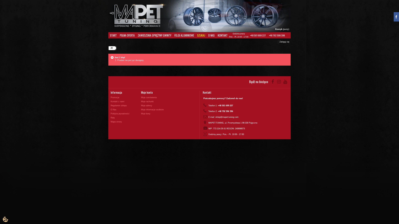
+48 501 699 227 (258, 35)
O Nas (211, 35)
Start (113, 35)
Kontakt (223, 35)
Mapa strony (116, 122)
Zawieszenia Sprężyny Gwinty (154, 35)
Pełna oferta (127, 35)
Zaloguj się (284, 42)
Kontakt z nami (117, 101)
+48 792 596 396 (277, 35)
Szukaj (201, 35)
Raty (113, 118)
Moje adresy (146, 105)
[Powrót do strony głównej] (112, 48)
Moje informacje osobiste (152, 109)
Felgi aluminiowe (184, 35)
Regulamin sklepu (119, 105)
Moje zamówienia (149, 97)
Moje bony (145, 113)
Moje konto (147, 92)
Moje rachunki (147, 101)
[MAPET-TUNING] (140, 15)
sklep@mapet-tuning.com (226, 117)
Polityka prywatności (120, 113)
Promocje (115, 97)
